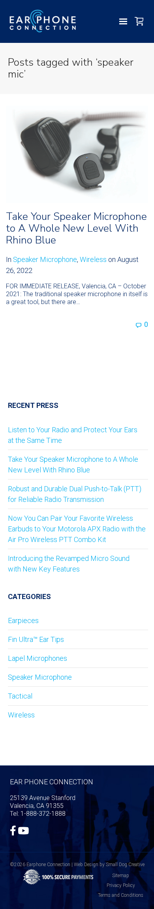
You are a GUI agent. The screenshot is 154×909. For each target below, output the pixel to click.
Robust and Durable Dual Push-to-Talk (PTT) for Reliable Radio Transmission (74, 494)
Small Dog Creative (125, 864)
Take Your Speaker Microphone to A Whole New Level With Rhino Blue (76, 228)
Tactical (20, 696)
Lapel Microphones (37, 658)
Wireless (93, 259)
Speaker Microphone (45, 259)
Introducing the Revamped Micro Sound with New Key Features (69, 563)
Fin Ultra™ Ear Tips (36, 639)
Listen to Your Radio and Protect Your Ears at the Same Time (72, 435)
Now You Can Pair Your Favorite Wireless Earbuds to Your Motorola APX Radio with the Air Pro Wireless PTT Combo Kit (77, 529)
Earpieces (23, 620)
